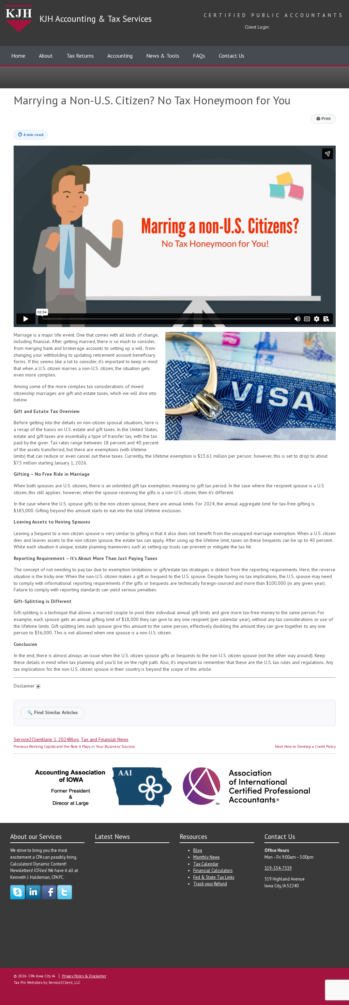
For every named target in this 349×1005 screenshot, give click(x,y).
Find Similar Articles (52, 712)
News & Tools (162, 55)
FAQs (199, 55)
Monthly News (206, 857)
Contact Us (231, 55)
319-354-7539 (278, 868)
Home (18, 55)
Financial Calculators (212, 870)
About (46, 55)
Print (323, 118)
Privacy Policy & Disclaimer (84, 976)
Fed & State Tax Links (213, 877)
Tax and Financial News (104, 739)
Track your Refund (210, 883)
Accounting (120, 55)
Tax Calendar (205, 864)
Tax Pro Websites (28, 982)
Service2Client (28, 739)
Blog (74, 739)
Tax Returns (80, 55)
